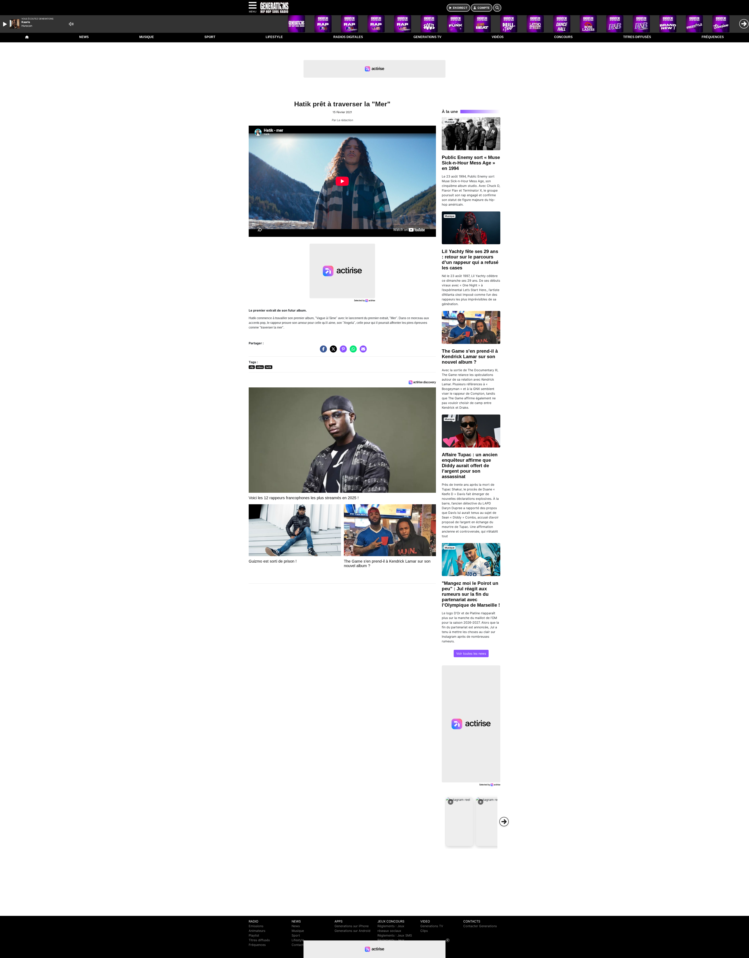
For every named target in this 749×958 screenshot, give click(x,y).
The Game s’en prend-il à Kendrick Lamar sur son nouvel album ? (470, 356)
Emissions (256, 926)
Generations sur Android (352, 931)
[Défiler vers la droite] (504, 821)
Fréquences (713, 37)
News (84, 37)
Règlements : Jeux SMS (394, 935)
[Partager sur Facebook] (322, 351)
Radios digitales (348, 37)
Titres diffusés (637, 37)
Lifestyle (274, 37)
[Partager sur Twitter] (332, 351)
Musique (146, 37)
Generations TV (427, 37)
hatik (268, 367)
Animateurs (257, 931)
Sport (209, 37)
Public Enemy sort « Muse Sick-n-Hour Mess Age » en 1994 (471, 163)
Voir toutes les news (471, 653)
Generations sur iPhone (352, 926)
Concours (563, 37)
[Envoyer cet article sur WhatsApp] (352, 351)
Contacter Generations (480, 926)
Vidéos (498, 37)
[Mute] (71, 24)
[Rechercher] (497, 8)
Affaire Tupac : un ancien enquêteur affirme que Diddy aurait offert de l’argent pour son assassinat (470, 465)
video (259, 367)
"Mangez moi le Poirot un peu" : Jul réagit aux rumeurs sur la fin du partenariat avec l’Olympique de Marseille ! (471, 594)
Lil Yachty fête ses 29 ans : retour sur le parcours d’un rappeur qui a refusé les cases (470, 259)
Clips (424, 931)
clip (252, 367)
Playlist (254, 935)
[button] (459, 821)
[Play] (5, 24)
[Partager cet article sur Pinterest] (342, 351)
